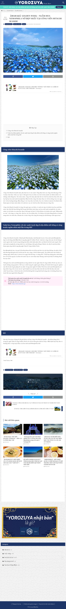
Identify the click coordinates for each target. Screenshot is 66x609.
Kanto (24, 24)
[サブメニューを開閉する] (62, 557)
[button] (13, 76)
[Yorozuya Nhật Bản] (33, 2)
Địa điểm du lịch (17, 24)
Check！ (59, 7)
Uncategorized (10, 561)
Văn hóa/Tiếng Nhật (12, 565)
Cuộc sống (9, 553)
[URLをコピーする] (53, 76)
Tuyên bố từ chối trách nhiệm (46, 604)
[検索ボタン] (63, 2)
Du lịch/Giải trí (8, 24)
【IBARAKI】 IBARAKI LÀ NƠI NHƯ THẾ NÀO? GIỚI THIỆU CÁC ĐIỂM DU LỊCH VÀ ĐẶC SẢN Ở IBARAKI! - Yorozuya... (38, 87)
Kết (9, 137)
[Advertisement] (33, 108)
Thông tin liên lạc (17, 604)
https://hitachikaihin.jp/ (19, 283)
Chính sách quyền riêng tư (30, 604)
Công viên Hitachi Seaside (15, 130)
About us (8, 550)
